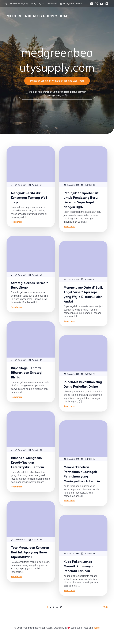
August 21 (37, 274)
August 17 (37, 360)
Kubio (97, 627)
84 (61, 606)
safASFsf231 (20, 185)
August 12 (37, 539)
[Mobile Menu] (106, 16)
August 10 (90, 553)
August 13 (90, 459)
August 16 (90, 374)
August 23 (90, 185)
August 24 (37, 185)
